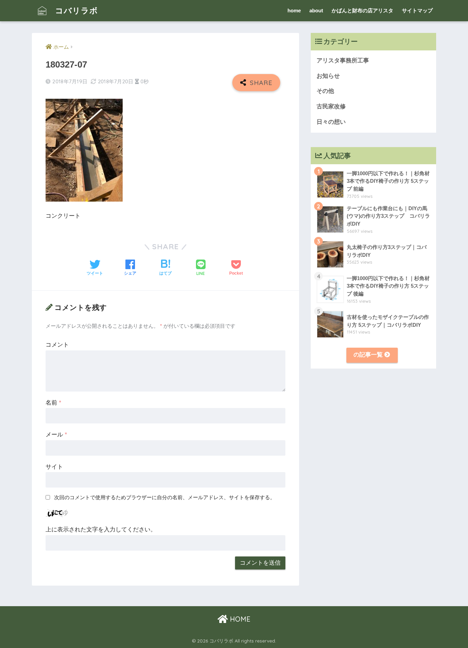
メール (56, 434)
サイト (54, 467)
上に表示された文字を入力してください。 (101, 529)
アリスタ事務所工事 (343, 60)
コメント (57, 344)
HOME (239, 619)
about (316, 10)
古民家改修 (331, 106)
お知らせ (328, 76)
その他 (325, 91)
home (294, 10)
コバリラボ (75, 10)
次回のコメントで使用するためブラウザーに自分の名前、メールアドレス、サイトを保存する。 (164, 497)
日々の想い (331, 122)
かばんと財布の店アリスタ (362, 10)
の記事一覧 (369, 354)
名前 (53, 402)
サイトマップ (417, 10)
